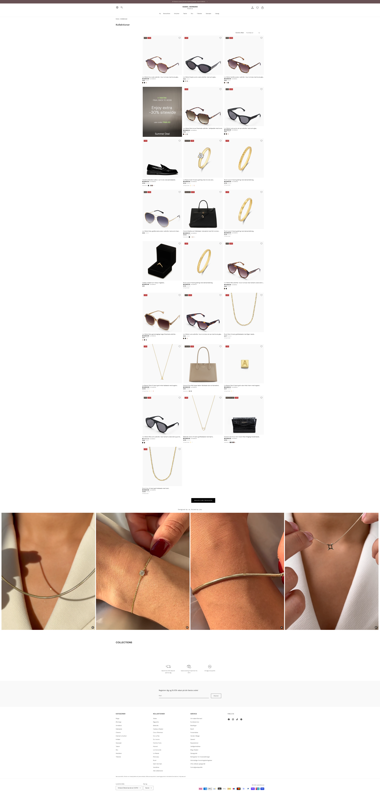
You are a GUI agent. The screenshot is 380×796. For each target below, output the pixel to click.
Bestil (192, 729)
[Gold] (190, 185)
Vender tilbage (195, 736)
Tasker (118, 746)
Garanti (192, 739)
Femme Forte (157, 743)
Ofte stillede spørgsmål (197, 764)
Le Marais (156, 753)
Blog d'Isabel (194, 750)
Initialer (118, 739)
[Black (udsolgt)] (187, 134)
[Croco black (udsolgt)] (191, 391)
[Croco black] (148, 185)
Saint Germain (157, 764)
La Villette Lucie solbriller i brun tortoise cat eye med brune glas (202, 334)
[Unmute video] (92, 627)
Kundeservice (194, 722)
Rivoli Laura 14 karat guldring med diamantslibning (238, 180)
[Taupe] (189, 391)
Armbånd (119, 725)
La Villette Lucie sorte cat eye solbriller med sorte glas (240, 128)
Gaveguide (193, 753)
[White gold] (192, 185)
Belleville (155, 725)
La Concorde (157, 750)
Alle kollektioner (158, 771)
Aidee (155, 718)
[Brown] (143, 82)
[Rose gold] (194, 185)
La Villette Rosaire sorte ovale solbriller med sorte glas (199, 77)
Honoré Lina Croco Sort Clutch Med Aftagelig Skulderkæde (241, 437)
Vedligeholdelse (195, 746)
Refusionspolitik (151, 776)
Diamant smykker (121, 736)
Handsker (119, 753)
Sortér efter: (240, 33)
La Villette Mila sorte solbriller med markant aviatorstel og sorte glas (161, 437)
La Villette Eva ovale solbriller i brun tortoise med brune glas (160, 77)
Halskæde (119, 729)
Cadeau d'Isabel (158, 729)
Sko (117, 750)
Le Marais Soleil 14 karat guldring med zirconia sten (198, 180)
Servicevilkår (119, 776)
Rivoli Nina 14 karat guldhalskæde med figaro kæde (239, 334)
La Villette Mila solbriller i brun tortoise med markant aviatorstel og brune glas (244, 283)
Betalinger (193, 725)
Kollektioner (124, 19)
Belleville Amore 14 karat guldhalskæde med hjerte (198, 437)
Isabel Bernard (260, 785)
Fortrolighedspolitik (196, 767)
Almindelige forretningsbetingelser (201, 760)
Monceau (156, 757)
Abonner (216, 696)
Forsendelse (194, 732)
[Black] (144, 82)
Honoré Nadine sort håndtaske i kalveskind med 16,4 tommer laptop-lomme (201, 231)
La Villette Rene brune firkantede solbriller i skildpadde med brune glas (202, 128)
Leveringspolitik (161, 776)
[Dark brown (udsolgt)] (187, 81)
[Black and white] (150, 185)
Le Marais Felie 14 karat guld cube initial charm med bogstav (242, 385)
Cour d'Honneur (158, 732)
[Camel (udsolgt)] (193, 237)
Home (117, 19)
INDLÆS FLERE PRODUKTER (203, 500)
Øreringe (118, 722)
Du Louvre (156, 739)
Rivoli (154, 760)
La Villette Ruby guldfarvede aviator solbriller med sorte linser (160, 231)
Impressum (182, 776)
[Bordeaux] (152, 185)
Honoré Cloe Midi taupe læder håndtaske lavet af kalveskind (200, 385)
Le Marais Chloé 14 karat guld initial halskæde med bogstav (159, 385)
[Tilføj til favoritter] (179, 38)
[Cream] (191, 237)
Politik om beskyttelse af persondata (134, 776)
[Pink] (146, 82)
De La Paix (156, 736)
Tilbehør (118, 757)
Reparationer (194, 743)
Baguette (156, 722)
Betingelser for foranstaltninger (200, 757)
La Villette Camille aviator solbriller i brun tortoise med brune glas (243, 77)
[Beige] (185, 134)
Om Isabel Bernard (196, 718)
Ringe (117, 718)
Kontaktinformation (172, 776)
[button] (122, 7)
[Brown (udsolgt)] (185, 81)
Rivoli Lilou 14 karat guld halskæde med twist (155, 488)
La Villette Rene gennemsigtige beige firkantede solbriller (158, 334)
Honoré (155, 746)
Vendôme (156, 767)
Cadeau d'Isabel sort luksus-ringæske (153, 283)
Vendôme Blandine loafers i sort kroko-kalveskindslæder (158, 180)
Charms (118, 732)
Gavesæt (119, 743)
